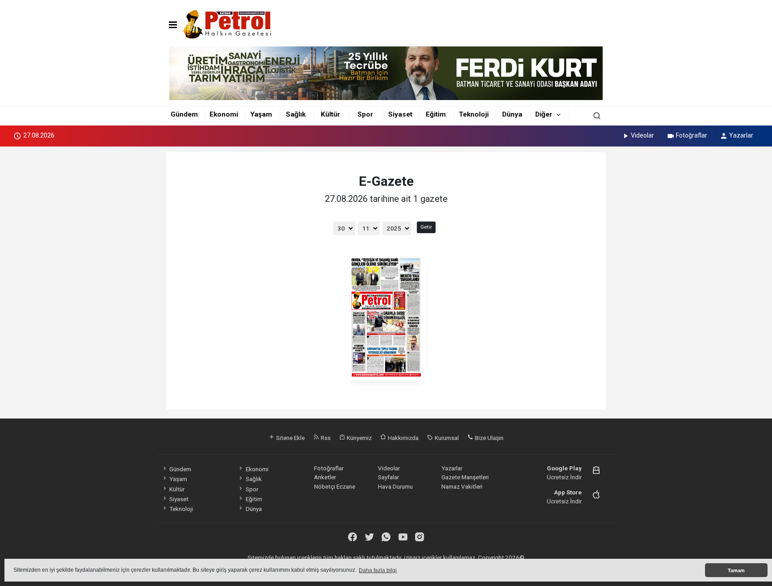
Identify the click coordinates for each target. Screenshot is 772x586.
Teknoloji (474, 114)
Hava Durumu (395, 486)
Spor (365, 114)
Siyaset (400, 114)
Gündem (184, 114)
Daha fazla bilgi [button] (378, 570)
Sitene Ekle (290, 437)
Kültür (330, 114)
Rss (325, 437)
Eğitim (436, 114)
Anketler (325, 477)
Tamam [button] (736, 570)
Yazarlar (741, 135)
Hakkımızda (402, 437)
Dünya (512, 114)
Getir (426, 227)
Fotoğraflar (691, 135)
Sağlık (296, 114)
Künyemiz (358, 437)
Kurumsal (446, 437)
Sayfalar (388, 477)
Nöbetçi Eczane (334, 486)
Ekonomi (224, 114)
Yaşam (261, 114)
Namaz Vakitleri (461, 486)
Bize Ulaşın (488, 437)
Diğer (543, 114)
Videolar (642, 135)
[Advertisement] (126, 285)
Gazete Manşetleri (465, 477)
